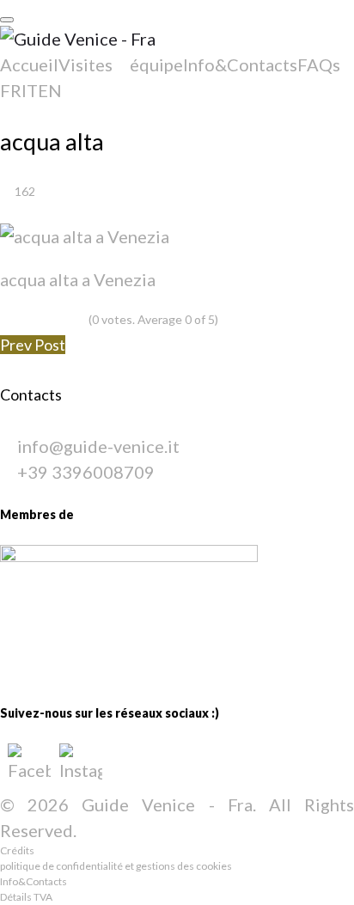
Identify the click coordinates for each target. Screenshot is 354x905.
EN (50, 90)
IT (29, 90)
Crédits (17, 850)
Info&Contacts (240, 64)
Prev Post (32, 344)
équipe (156, 64)
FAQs (318, 64)
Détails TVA (26, 896)
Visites (85, 64)
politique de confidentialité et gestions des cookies (116, 865)
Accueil (29, 64)
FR (10, 90)
